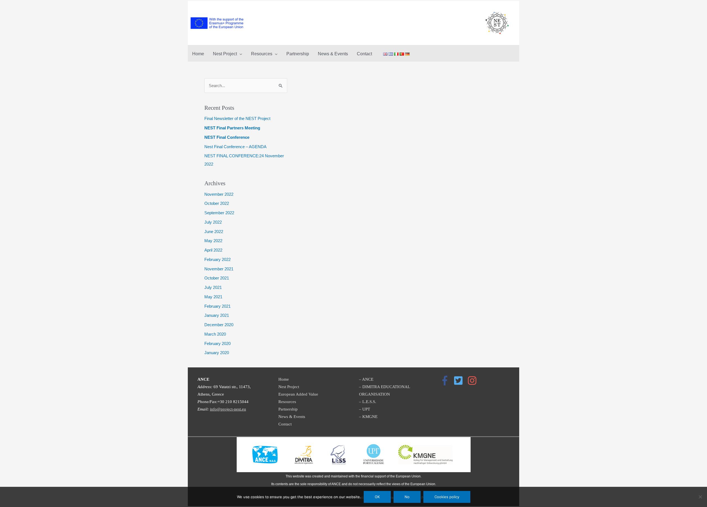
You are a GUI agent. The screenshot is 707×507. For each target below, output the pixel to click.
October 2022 (216, 203)
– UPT (364, 409)
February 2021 (217, 306)
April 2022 (213, 250)
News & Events (291, 416)
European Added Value (298, 394)
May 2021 (213, 296)
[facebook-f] (446, 380)
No (407, 497)
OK (377, 497)
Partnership (288, 409)
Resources (287, 401)
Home (283, 379)
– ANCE (366, 379)
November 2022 (218, 194)
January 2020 (216, 352)
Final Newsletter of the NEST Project (237, 118)
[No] (700, 497)
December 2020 (218, 324)
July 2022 (213, 222)
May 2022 (213, 240)
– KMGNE (368, 416)
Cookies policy (446, 497)
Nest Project (288, 387)
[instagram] (473, 380)
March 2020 (215, 334)
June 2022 (213, 231)
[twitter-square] (459, 380)
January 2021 (216, 315)
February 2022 (217, 259)
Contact (285, 424)
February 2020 (217, 343)
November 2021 (218, 268)
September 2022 (219, 212)
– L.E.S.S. (367, 401)
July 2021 (213, 287)
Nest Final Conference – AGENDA (235, 146)
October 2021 (216, 278)
